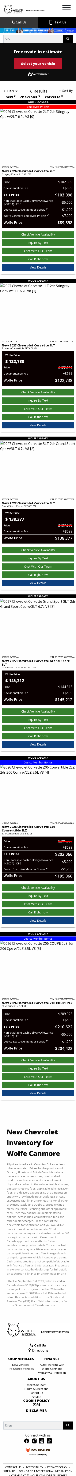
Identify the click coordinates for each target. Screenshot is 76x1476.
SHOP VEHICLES (21, 1359)
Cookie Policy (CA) (36, 1402)
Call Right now (38, 259)
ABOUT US (36, 1379)
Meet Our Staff (36, 1385)
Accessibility (35, 1467)
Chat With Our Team (38, 251)
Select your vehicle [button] (38, 63)
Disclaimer (36, 1411)
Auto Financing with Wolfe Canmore (52, 1367)
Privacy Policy (57, 1467)
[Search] (68, 39)
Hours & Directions (36, 1389)
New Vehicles (20, 1365)
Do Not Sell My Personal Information (45, 1471)
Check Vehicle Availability (38, 234)
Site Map (9, 1471)
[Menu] (66, 8)
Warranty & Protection (52, 1373)
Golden (36, 1397)
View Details (38, 267)
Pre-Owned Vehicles (21, 1369)
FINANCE (52, 1359)
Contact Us (36, 1393)
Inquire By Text (38, 243)
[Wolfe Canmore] (24, 9)
